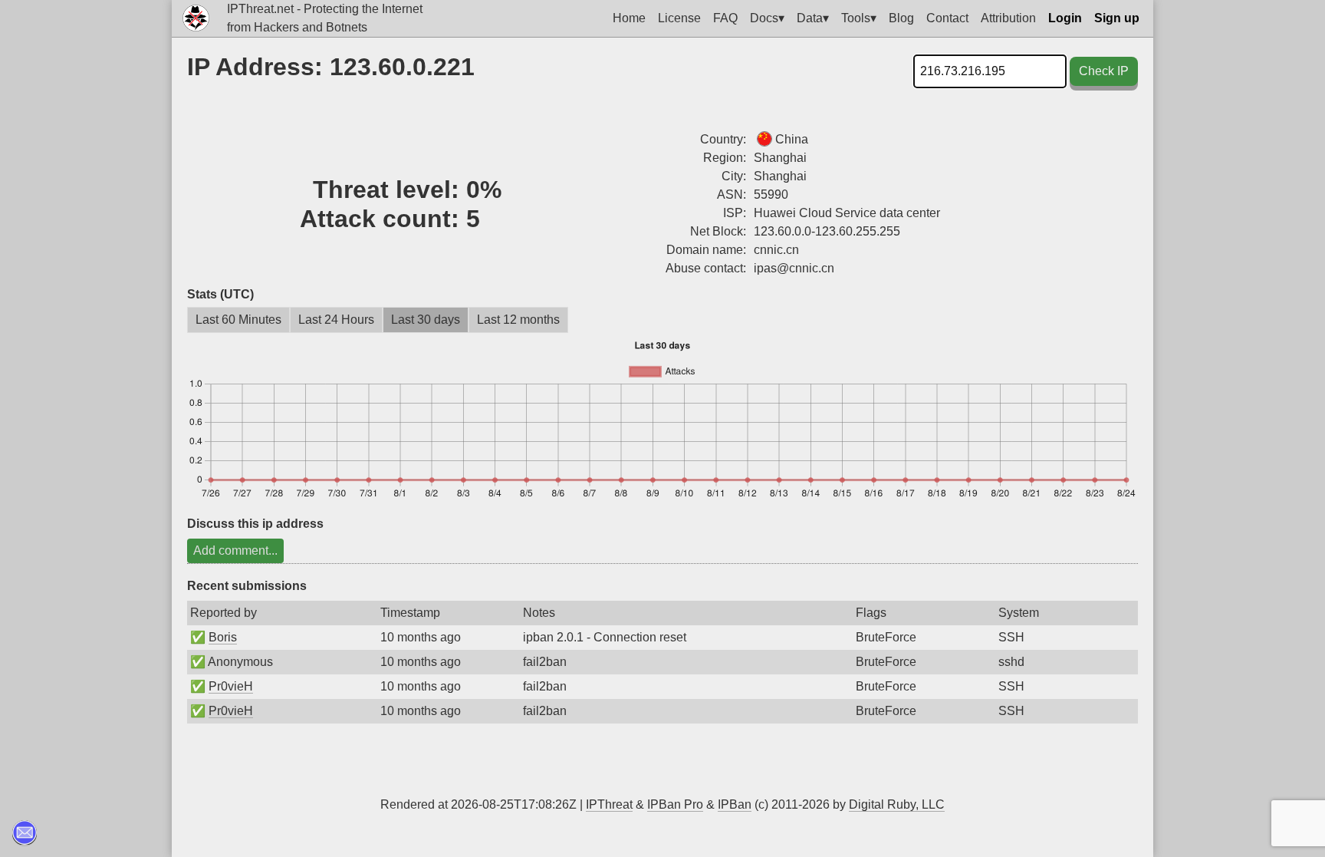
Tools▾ (858, 18)
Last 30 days (425, 319)
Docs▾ (767, 18)
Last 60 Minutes (238, 319)
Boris (223, 637)
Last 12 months (518, 319)
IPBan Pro (675, 804)
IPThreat (609, 804)
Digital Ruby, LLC (897, 804)
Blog (901, 18)
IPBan (734, 804)
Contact (947, 18)
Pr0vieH (231, 686)
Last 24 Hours (336, 319)
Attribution (1008, 18)
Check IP (1104, 70)
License (679, 18)
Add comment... (235, 550)
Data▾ (813, 18)
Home (629, 18)
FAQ (725, 18)
